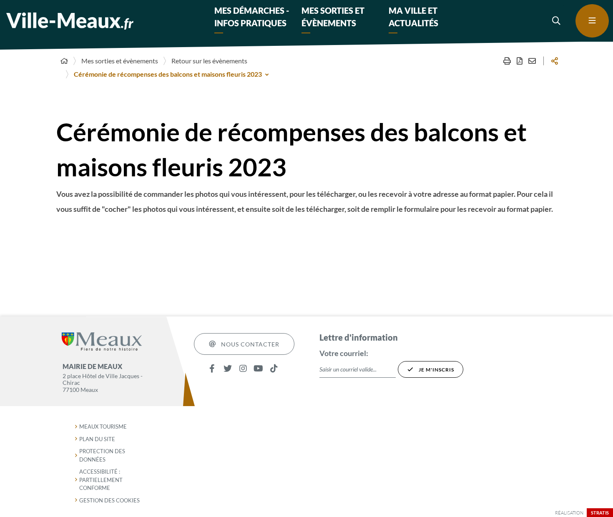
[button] (556, 21)
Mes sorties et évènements (332, 16)
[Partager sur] (554, 61)
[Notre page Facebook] (212, 368)
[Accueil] (64, 61)
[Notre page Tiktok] (274, 368)
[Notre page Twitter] (227, 368)
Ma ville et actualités (413, 16)
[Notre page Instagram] (243, 368)
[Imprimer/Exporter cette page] (507, 61)
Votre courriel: (343, 353)
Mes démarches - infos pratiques (251, 16)
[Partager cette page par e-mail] (532, 61)
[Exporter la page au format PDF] (519, 61)
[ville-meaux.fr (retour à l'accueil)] (69, 21)
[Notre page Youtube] (258, 368)
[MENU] (592, 21)
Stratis (600, 512)
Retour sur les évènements (209, 61)
